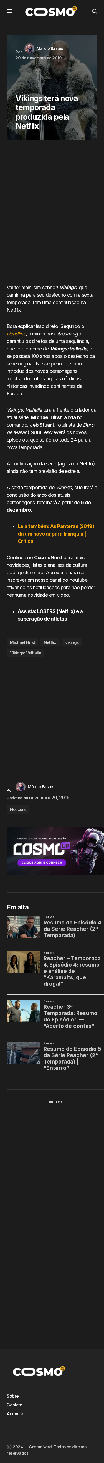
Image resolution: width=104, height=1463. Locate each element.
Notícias (17, 809)
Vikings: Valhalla (25, 652)
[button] (10, 11)
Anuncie (15, 1413)
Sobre (13, 1396)
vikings (72, 642)
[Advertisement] (52, 214)
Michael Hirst (22, 642)
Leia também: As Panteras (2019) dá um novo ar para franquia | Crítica (56, 533)
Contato (14, 1405)
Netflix (50, 642)
